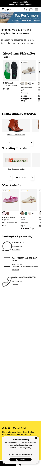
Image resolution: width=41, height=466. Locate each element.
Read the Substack (24, 4)
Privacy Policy (25, 448)
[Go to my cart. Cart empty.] (31, 9)
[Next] (31, 143)
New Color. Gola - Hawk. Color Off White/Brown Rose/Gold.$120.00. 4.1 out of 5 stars (28, 209)
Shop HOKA (26, 20)
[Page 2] (19, 177)
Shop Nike (15, 20)
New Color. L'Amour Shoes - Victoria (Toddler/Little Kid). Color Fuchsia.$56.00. (10, 208)
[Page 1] (17, 177)
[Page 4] (22, 177)
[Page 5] (24, 177)
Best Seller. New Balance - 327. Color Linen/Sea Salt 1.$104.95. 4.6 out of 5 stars (28, 81)
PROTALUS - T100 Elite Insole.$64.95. (11, 75)
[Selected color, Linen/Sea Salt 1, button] (22, 83)
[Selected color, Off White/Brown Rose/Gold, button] (22, 213)
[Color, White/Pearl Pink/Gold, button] (29, 213)
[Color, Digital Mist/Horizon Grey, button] (30, 83)
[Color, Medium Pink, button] (8, 213)
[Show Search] (25, 9)
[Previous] (10, 143)
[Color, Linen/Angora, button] (26, 83)
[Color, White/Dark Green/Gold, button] (26, 213)
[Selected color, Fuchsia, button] (4, 213)
